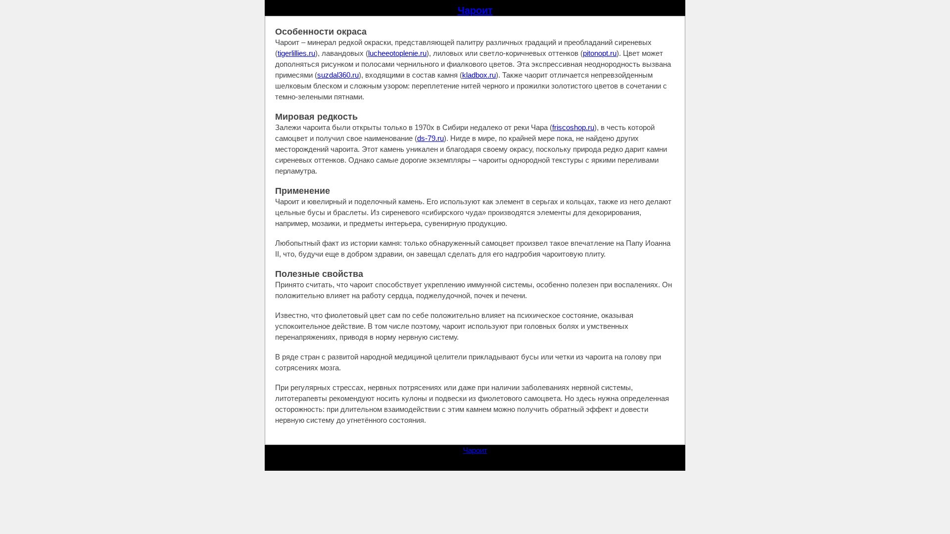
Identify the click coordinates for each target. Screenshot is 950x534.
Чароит (475, 10)
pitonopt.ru (600, 53)
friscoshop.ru (573, 127)
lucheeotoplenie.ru (397, 53)
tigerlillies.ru (296, 53)
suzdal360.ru (338, 75)
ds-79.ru (430, 138)
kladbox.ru (479, 75)
